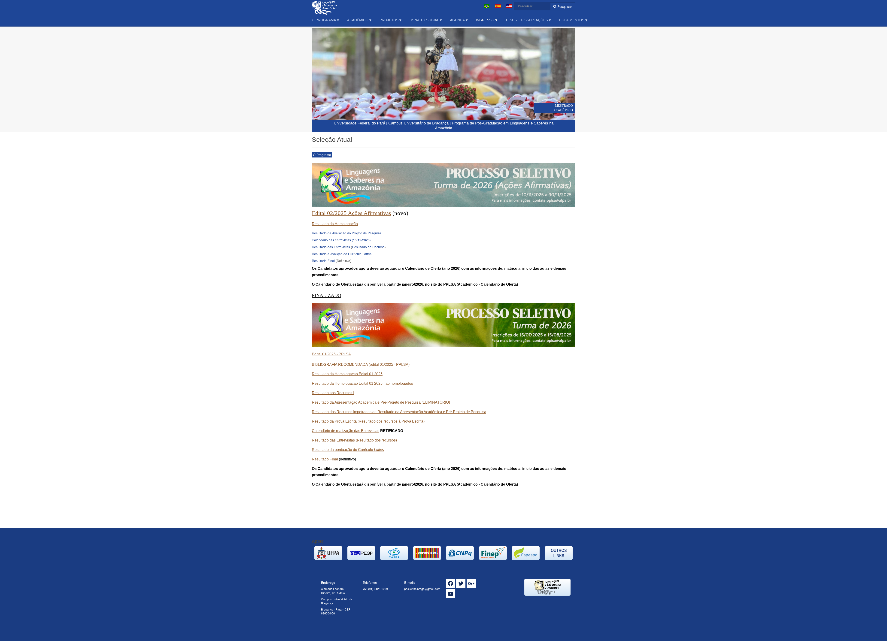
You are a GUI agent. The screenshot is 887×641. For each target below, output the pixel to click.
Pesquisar (564, 6)
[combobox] (529, 6)
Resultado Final (323, 260)
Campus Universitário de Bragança (418, 123)
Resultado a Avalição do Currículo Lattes (341, 253)
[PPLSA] (326, 6)
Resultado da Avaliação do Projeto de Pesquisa (346, 233)
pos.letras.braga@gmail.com (422, 589)
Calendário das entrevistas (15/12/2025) (341, 240)
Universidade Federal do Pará (359, 123)
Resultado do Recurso (368, 247)
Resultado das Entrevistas (331, 247)
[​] (450, 583)
